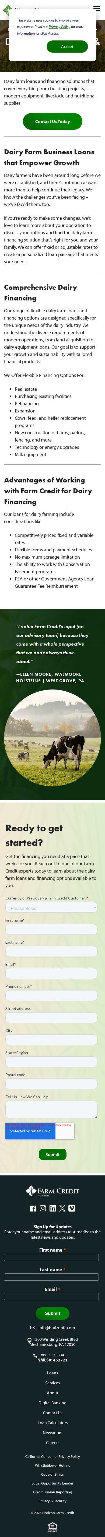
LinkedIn (52, 1208)
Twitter (62, 1208)
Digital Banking (52, 1402)
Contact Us (52, 1412)
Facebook (33, 1208)
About (52, 1392)
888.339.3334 (52, 1354)
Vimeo (72, 1208)
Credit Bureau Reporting (52, 1492)
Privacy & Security (52, 1501)
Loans (52, 1372)
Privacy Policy (59, 26)
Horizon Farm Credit (52, 1191)
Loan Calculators (53, 1422)
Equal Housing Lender (52, 1527)
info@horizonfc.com (56, 1327)
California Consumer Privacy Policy (52, 1456)
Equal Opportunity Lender (53, 1483)
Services (52, 1382)
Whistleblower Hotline (52, 1465)
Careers (52, 1442)
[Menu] (97, 8)
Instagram (42, 1208)
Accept (67, 46)
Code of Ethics (52, 1474)
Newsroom (52, 1432)
